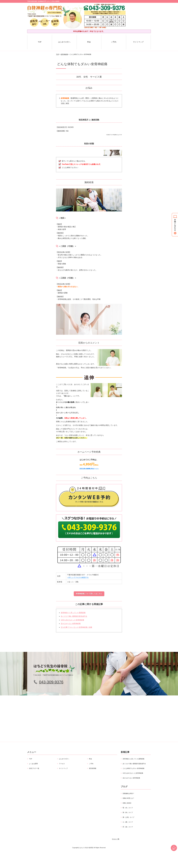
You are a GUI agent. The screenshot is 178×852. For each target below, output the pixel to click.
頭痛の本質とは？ (128, 798)
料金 (89, 42)
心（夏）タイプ (128, 822)
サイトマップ (138, 42)
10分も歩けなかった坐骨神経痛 (72, 620)
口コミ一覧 (115, 839)
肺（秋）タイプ (128, 812)
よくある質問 (33, 763)
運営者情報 (92, 768)
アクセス (62, 763)
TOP (39, 42)
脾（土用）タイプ (128, 817)
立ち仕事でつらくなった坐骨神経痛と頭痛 (76, 627)
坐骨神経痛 (64, 54)
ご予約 (113, 42)
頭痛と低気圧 (127, 803)
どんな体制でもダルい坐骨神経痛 (133, 768)
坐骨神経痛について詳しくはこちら (89, 594)
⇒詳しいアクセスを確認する (78, 577)
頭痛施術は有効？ (128, 793)
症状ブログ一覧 (34, 768)
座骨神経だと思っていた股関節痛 (73, 613)
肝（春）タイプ (128, 827)
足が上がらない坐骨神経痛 (71, 623)
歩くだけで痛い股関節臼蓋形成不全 (74, 616)
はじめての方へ (64, 42)
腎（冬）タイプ (128, 808)
